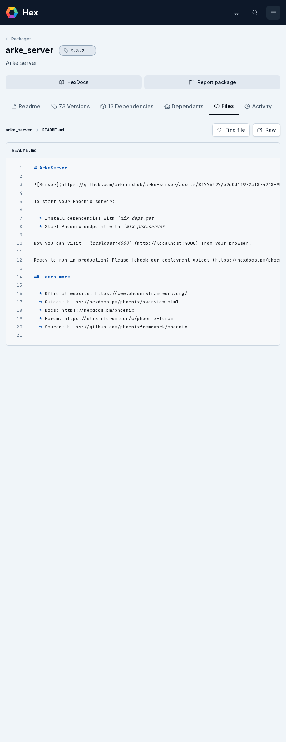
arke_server (29, 50)
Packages (21, 38)
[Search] (255, 12)
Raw (270, 130)
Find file (235, 130)
